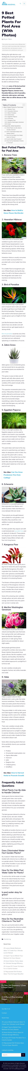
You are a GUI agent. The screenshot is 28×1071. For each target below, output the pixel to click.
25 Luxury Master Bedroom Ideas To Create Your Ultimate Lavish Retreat (13, 950)
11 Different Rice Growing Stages (12, 998)
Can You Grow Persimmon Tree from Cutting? (13, 475)
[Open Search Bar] (20, 3)
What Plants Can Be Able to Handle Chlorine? (14, 128)
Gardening (7, 939)
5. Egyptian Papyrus (12, 116)
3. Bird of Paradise (11, 113)
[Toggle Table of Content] (23, 105)
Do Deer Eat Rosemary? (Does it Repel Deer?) (13, 986)
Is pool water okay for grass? (14, 139)
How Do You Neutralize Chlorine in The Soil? (15, 141)
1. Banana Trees (11, 109)
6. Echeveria (10, 118)
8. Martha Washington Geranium (15, 122)
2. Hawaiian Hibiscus (12, 111)
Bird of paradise (7, 334)
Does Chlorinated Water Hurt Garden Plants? (14, 132)
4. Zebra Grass (10, 114)
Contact (4, 1013)
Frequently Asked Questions (12, 126)
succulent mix (18, 531)
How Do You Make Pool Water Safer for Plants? (15, 136)
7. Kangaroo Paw (11, 120)
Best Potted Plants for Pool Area (13, 107)
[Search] (23, 1055)
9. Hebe (9, 124)
